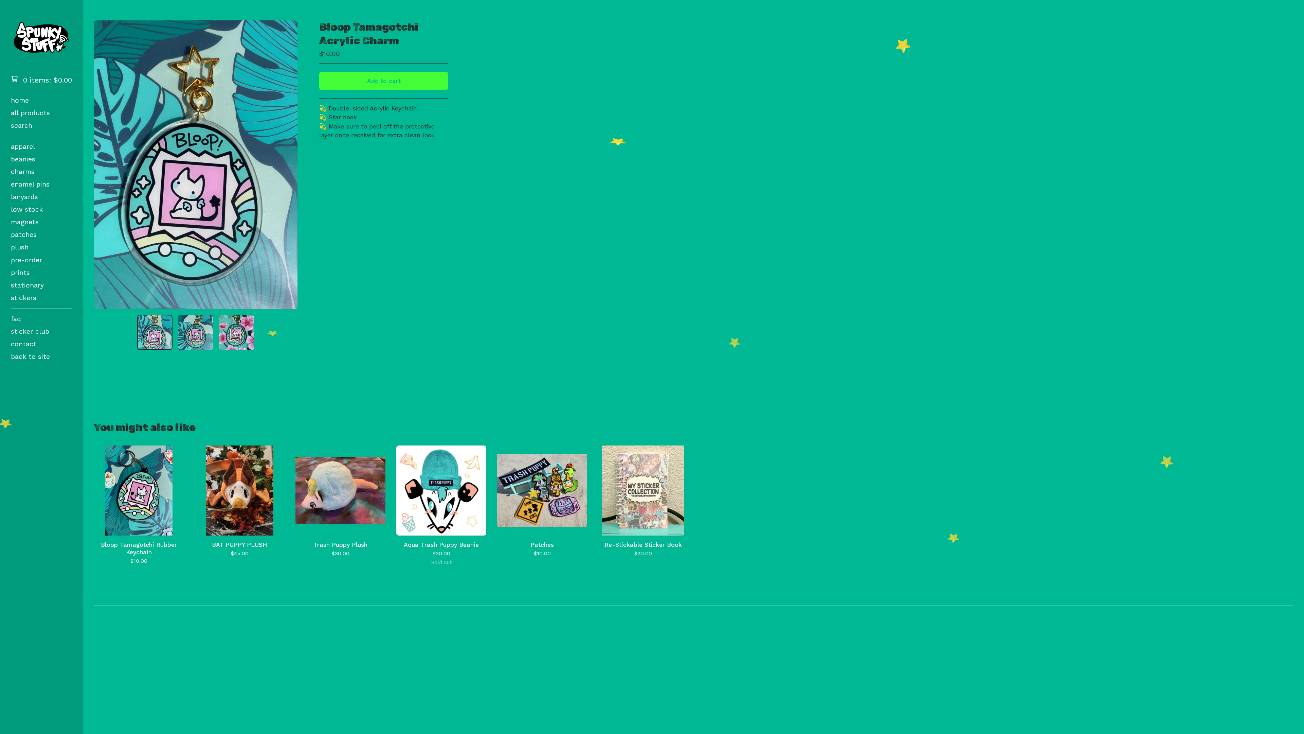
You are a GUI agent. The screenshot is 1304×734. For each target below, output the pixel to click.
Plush (20, 247)
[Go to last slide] (104, 165)
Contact (23, 344)
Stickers (23, 298)
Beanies (23, 159)
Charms (23, 172)
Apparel (23, 147)
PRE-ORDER (26, 260)
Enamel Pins (30, 184)
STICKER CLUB (30, 331)
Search (21, 125)
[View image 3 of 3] (236, 332)
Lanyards (24, 197)
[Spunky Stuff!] (41, 40)
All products (30, 113)
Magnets (25, 222)
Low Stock (27, 209)
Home (20, 100)
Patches (24, 235)
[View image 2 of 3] (195, 332)
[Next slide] (287, 165)
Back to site (30, 357)
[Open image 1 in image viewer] (195, 164)
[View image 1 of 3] (155, 332)
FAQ (16, 319)
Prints (20, 273)
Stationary (27, 285)
